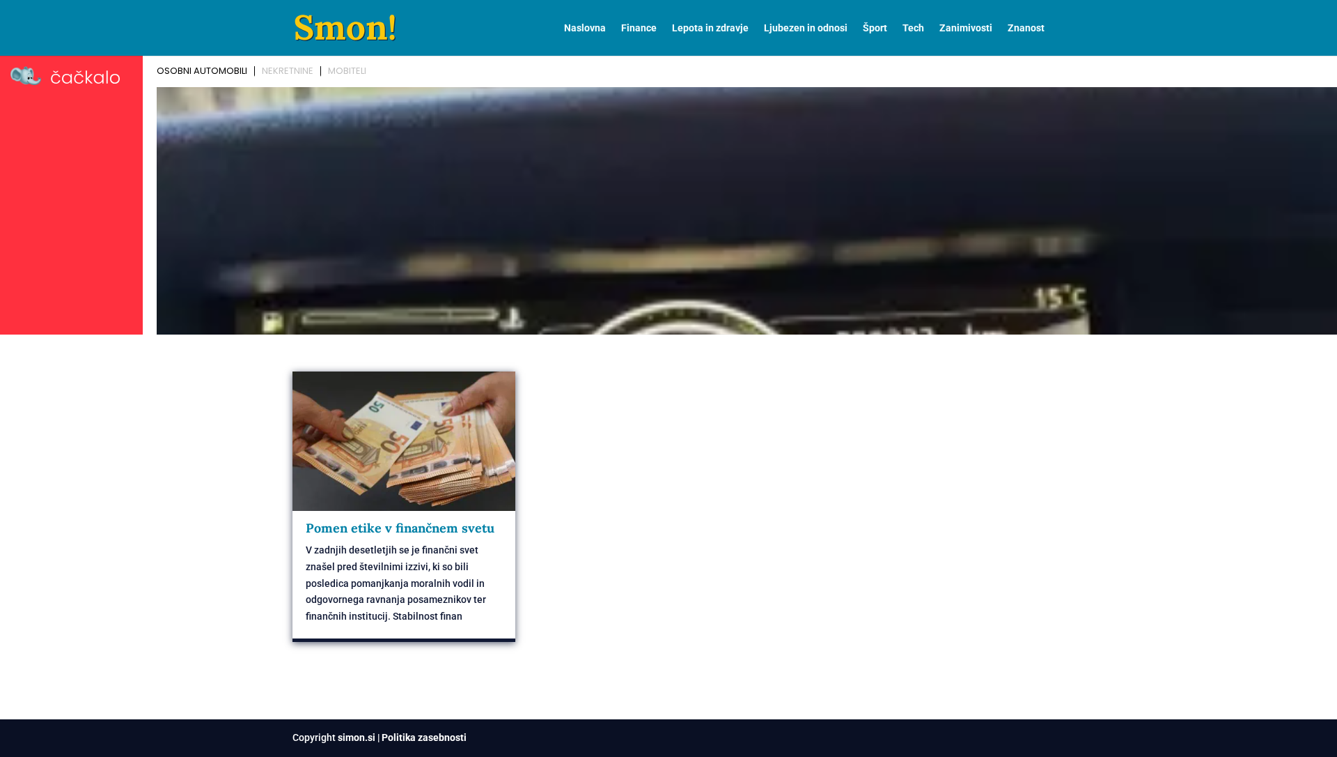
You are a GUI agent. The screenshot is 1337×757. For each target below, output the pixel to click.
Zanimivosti (965, 28)
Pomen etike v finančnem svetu (400, 528)
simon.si (356, 737)
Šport (875, 28)
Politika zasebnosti (424, 737)
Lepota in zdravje (710, 28)
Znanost (1026, 28)
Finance (639, 28)
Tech (913, 28)
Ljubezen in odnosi (805, 28)
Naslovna (585, 28)
